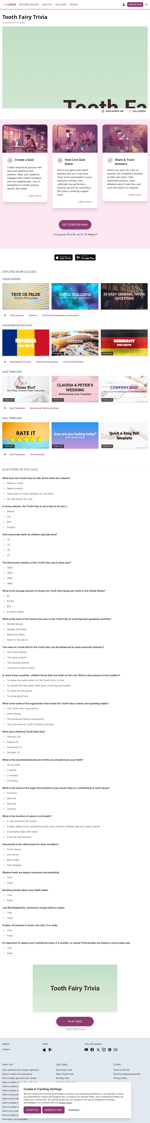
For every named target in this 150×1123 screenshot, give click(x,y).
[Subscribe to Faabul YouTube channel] (86, 1049)
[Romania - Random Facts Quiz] (25, 342)
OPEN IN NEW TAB (114, 111)
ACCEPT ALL (32, 1110)
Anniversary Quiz (64, 1070)
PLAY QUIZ (75, 1021)
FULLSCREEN (139, 111)
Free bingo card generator (15, 1119)
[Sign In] (124, 4)
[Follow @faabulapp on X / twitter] (98, 1049)
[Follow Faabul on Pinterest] (109, 1049)
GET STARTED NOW (75, 224)
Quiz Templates (17, 408)
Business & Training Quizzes (44, 408)
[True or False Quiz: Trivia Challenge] (25, 296)
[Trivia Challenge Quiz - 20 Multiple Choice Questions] (75, 296)
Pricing (74, 4)
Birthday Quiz (62, 1078)
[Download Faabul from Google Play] (50, 1049)
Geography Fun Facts (20, 361)
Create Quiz (135, 4)
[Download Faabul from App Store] (44, 1049)
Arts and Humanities (73, 361)
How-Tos (47, 4)
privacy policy (65, 1102)
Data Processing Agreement (127, 1074)
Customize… (74, 1110)
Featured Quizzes (29, 4)
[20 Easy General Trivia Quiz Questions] (124, 296)
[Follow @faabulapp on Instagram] (104, 1049)
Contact (6, 1049)
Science (33, 315)
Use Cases (60, 4)
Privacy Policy (120, 1078)
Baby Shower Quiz (65, 1074)
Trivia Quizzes (17, 315)
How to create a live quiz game (17, 1074)
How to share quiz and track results (19, 1078)
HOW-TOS (7, 1064)
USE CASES (62, 1064)
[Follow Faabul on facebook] (92, 1049)
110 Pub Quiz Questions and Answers (60, 315)
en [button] (146, 4)
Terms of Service (122, 1070)
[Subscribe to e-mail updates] (115, 1049)
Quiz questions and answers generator (20, 1070)
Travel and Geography (47, 361)
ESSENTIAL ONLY (53, 1110)
